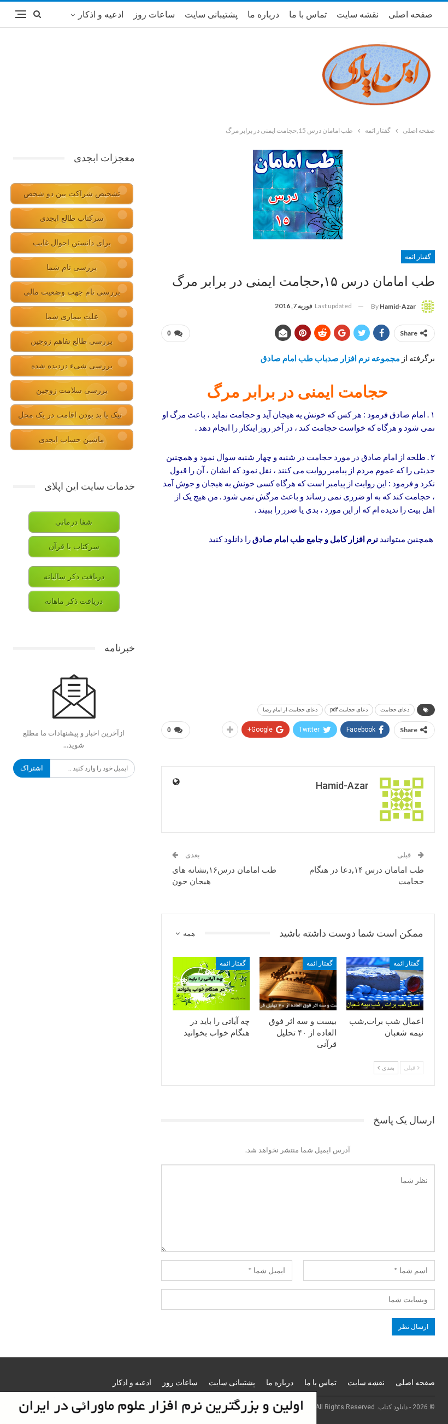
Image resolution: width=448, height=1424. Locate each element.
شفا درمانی (73, 522)
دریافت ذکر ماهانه (74, 601)
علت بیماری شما (71, 317)
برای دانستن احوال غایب (72, 243)
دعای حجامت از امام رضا (290, 710)
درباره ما (263, 14)
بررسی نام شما (71, 267)
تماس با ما (308, 14)
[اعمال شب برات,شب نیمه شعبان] (384, 984)
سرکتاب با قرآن (74, 547)
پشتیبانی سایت (211, 14)
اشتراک (31, 768)
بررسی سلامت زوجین (72, 390)
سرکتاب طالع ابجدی (72, 218)
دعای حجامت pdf (349, 710)
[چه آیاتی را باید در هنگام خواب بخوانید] (211, 984)
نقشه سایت (358, 14)
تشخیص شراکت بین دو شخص (71, 194)
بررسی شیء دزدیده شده (72, 366)
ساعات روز (154, 14)
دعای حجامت (394, 710)
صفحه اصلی (410, 14)
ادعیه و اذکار (100, 14)
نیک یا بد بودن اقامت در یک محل (70, 415)
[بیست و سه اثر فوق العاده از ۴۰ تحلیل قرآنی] (298, 984)
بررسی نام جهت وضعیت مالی (71, 292)
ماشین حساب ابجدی (71, 440)
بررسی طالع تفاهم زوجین (72, 341)
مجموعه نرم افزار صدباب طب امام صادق (331, 358)
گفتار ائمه (418, 257)
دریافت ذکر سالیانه (74, 577)
